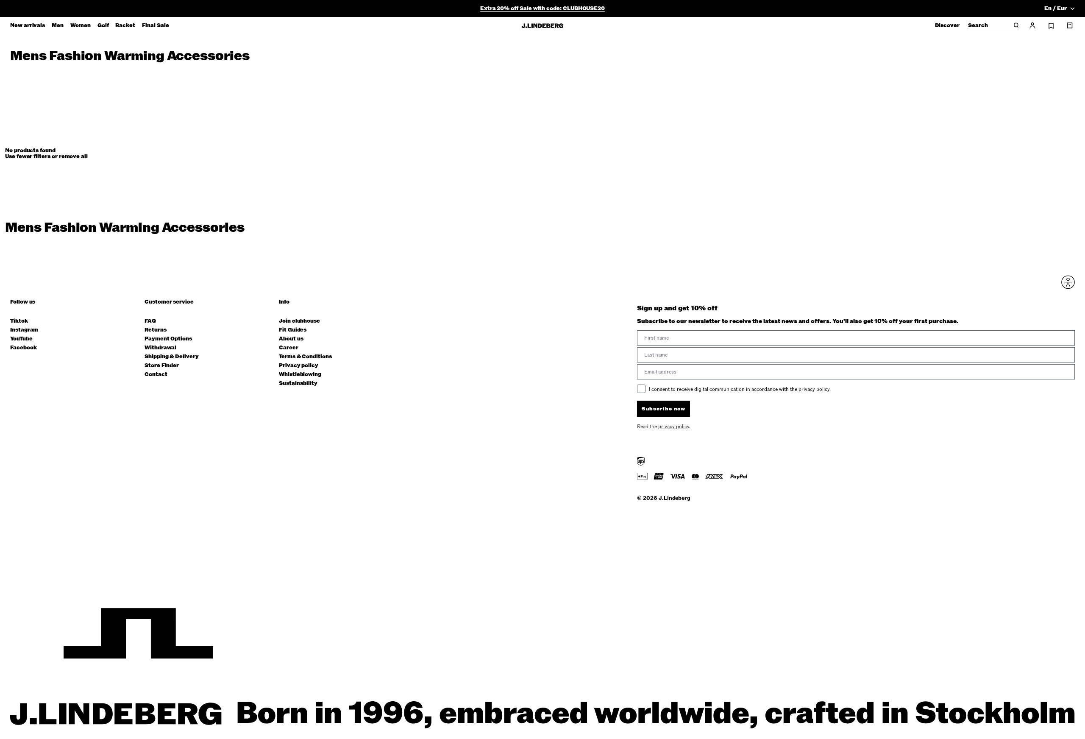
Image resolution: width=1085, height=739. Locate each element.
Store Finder (162, 365)
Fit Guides (292, 330)
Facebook (23, 348)
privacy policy (673, 426)
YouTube (21, 339)
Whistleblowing (300, 374)
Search (978, 25)
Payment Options (168, 339)
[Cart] (1069, 25)
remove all (73, 156)
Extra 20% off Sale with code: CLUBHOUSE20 (542, 8)
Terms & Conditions (305, 357)
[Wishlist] (1051, 25)
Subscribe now (663, 408)
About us (291, 339)
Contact (156, 374)
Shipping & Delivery (172, 357)
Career (288, 348)
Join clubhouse (299, 321)
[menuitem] (27, 25)
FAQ (150, 321)
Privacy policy (298, 365)
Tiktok (19, 321)
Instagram (24, 330)
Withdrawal (160, 348)
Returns (156, 330)
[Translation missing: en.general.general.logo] (542, 25)
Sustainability (298, 383)
